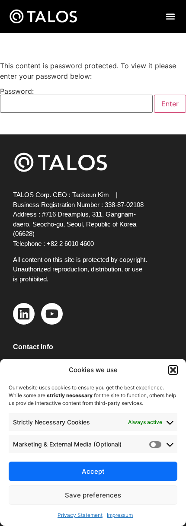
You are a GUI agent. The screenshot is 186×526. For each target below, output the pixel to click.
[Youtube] (52, 314)
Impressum (120, 515)
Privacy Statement (80, 515)
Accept (93, 471)
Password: (17, 92)
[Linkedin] (24, 314)
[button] (173, 370)
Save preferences (93, 495)
